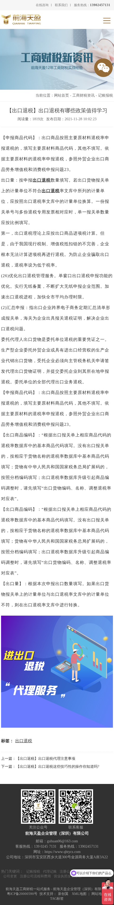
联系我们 (61, 5)
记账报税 (105, 95)
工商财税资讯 (83, 95)
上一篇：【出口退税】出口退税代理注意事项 (38, 759)
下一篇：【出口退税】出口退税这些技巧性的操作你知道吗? (50, 767)
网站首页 (61, 95)
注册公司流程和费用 (35, 876)
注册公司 (66, 871)
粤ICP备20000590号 (22, 894)
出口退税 (42, 180)
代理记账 (50, 871)
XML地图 (79, 894)
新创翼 (63, 894)
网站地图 (98, 894)
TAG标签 (57, 898)
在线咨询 (42, 5)
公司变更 (10, 876)
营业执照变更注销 (67, 876)
